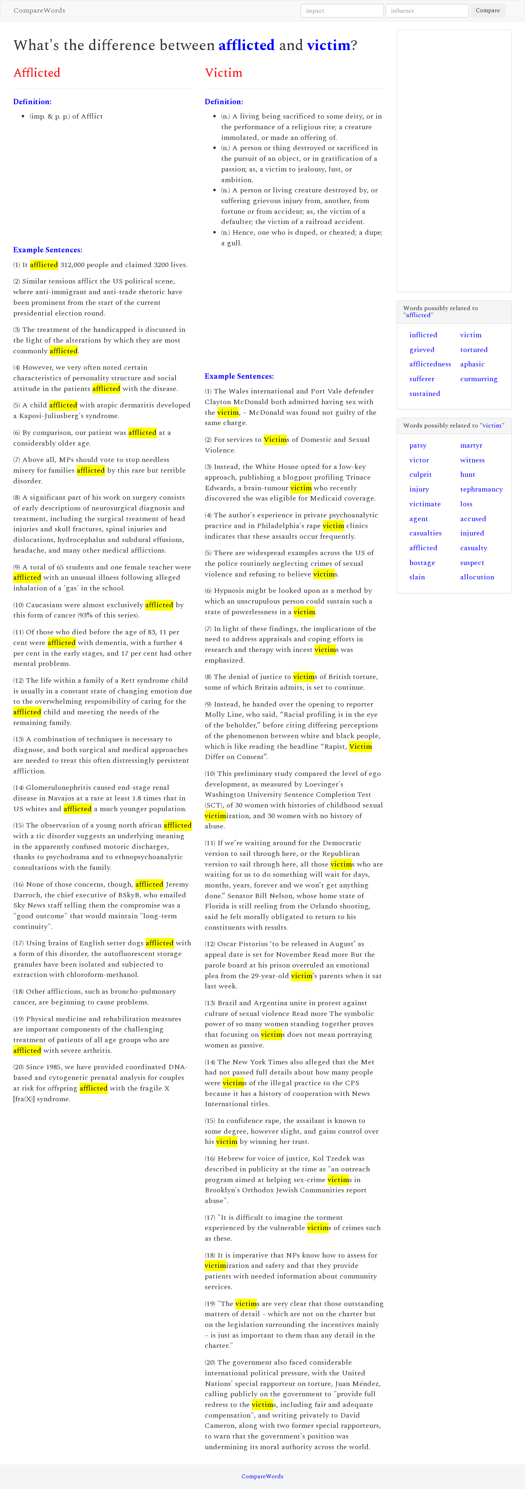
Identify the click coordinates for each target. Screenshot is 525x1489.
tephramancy (481, 489)
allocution (477, 577)
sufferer (421, 378)
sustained (425, 393)
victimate (425, 504)
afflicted (247, 45)
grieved (422, 349)
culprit (420, 474)
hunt (467, 474)
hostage (422, 562)
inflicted (423, 335)
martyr (471, 445)
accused (473, 518)
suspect (472, 562)
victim (329, 45)
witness (472, 460)
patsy (418, 445)
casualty (473, 548)
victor (419, 460)
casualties (425, 533)
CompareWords (39, 10)
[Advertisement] (102, 183)
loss (466, 504)
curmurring (479, 378)
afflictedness (430, 364)
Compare (488, 10)
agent (418, 518)
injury (419, 489)
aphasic (472, 364)
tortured (474, 349)
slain (417, 577)
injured (472, 533)
